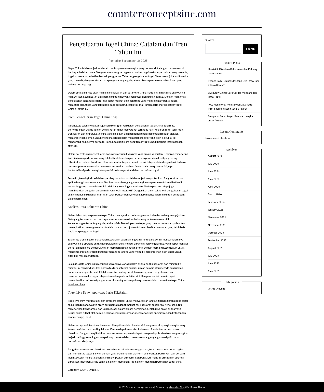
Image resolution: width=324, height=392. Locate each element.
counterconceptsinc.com (162, 13)
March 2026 (215, 194)
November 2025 (217, 224)
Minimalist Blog (177, 387)
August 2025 (215, 247)
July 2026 (213, 163)
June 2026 (214, 171)
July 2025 (213, 255)
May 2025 (214, 270)
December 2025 (217, 217)
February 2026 (216, 201)
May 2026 (214, 178)
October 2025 (216, 232)
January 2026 (215, 209)
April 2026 (214, 186)
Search (210, 40)
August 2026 (215, 155)
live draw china (76, 284)
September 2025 (217, 240)
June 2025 (214, 263)
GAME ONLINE (89, 369)
